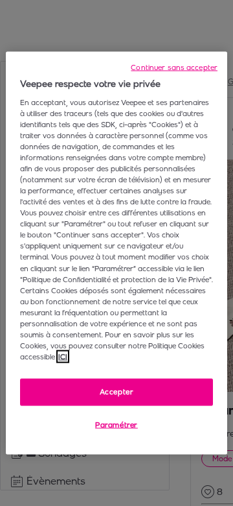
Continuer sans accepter (174, 67)
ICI (62, 356)
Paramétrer (116, 424)
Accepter (117, 391)
